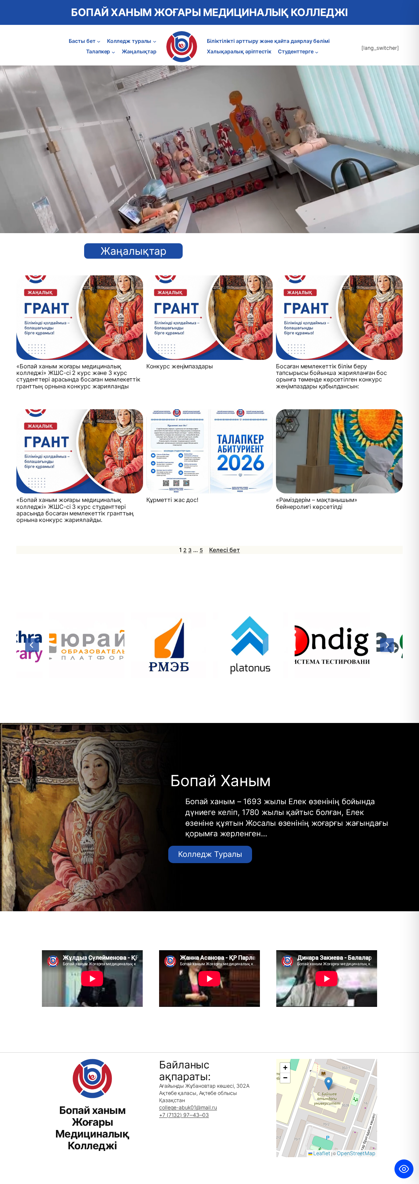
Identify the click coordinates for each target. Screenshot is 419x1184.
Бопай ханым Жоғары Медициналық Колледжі (209, 12)
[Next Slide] (387, 645)
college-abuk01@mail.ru (188, 1107)
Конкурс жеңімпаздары (179, 366)
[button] (328, 1083)
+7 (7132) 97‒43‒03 (184, 1115)
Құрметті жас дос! (172, 500)
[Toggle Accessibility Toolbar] (404, 1169)
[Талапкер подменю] (113, 52)
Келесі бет (224, 549)
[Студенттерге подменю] (317, 52)
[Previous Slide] (32, 645)
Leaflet (321, 1153)
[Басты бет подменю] (98, 41)
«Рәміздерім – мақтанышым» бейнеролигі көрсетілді (316, 503)
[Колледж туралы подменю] (154, 41)
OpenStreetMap (356, 1153)
